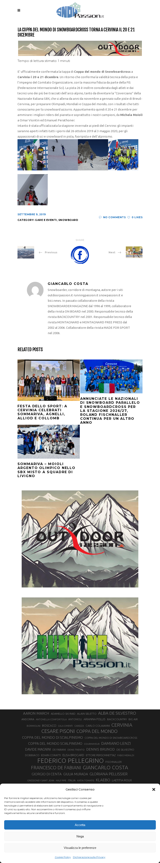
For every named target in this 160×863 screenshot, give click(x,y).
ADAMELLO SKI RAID (63, 713)
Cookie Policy (63, 857)
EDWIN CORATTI (51, 755)
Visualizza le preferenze (80, 847)
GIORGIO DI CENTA (47, 774)
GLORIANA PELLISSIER (109, 774)
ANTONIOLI (75, 719)
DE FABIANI (59, 749)
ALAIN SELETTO (86, 713)
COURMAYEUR (92, 744)
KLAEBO (103, 780)
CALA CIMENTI (65, 726)
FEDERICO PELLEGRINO (70, 760)
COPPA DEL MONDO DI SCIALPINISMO (52, 737)
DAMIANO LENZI (116, 743)
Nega (80, 836)
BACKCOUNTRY (117, 719)
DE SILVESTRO (125, 749)
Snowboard (68, 220)
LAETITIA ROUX (122, 780)
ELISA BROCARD (73, 755)
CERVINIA (121, 725)
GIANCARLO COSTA (105, 767)
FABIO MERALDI (125, 755)
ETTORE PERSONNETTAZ (101, 755)
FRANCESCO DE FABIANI (56, 767)
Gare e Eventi (46, 220)
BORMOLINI (33, 725)
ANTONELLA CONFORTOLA (51, 719)
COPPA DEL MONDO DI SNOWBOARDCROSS (111, 737)
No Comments (114, 217)
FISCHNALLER (113, 761)
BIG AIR (133, 719)
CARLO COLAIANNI (98, 725)
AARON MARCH (36, 713)
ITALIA (72, 780)
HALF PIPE (61, 780)
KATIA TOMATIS (85, 780)
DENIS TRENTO (76, 749)
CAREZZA (79, 726)
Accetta (80, 825)
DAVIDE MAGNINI (38, 749)
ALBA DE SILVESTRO (117, 713)
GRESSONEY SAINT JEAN (40, 780)
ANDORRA (27, 719)
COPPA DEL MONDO (97, 731)
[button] (154, 789)
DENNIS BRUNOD (100, 749)
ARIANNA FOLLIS (94, 719)
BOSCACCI (49, 725)
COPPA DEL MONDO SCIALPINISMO (55, 743)
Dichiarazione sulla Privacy (89, 857)
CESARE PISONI (58, 731)
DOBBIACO (32, 755)
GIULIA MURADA (75, 774)
